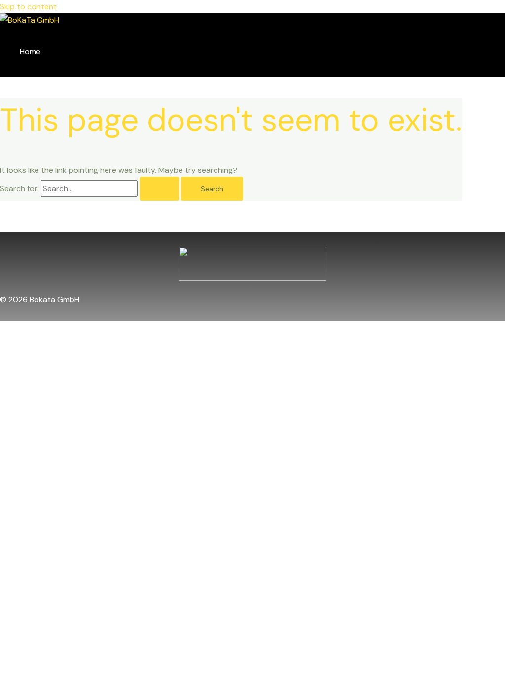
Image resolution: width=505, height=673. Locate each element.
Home (30, 51)
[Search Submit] (159, 189)
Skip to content (28, 6)
